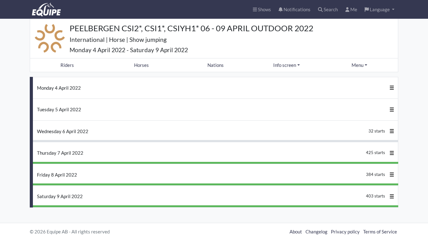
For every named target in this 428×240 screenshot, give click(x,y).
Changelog (316, 231)
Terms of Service (380, 231)
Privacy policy (345, 231)
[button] (379, 9)
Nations (215, 65)
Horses (141, 65)
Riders (67, 65)
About (296, 231)
